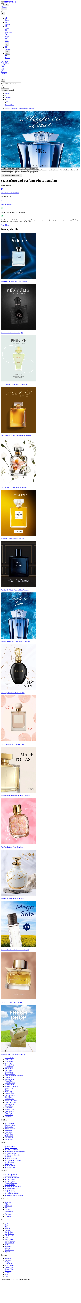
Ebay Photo (8, 1077)
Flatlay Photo (9, 1106)
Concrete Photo (9, 1065)
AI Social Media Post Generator (15, 1151)
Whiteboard (8, 1132)
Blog (6, 1274)
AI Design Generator (11, 1149)
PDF (6, 1237)
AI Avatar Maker (10, 1185)
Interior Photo (9, 1115)
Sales (6, 1204)
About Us (8, 1258)
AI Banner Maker (10, 1153)
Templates (8, 97)
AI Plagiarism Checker (12, 1192)
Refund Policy (9, 1269)
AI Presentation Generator (13, 1160)
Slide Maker (8, 1130)
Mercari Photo (9, 1084)
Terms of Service (10, 1267)
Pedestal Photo (9, 1068)
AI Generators (9, 1123)
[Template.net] (10, 2)
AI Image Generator (11, 1148)
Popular (7, 1251)
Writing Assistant (10, 1128)
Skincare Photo (9, 1109)
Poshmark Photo (10, 1074)
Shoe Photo (8, 1116)
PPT (6, 1227)
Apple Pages (9, 1239)
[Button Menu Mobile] (2, 2)
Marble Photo (9, 1059)
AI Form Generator (11, 1158)
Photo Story (8, 1091)
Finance (7, 1209)
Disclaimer (8, 1271)
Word (6, 1223)
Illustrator (8, 1246)
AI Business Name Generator (14, 1195)
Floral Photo (8, 1113)
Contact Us (8, 1264)
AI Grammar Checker (11, 1194)
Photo (6, 101)
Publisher (8, 1228)
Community (8, 1260)
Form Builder (9, 1134)
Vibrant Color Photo (11, 1100)
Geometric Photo (10, 1083)
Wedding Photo (9, 1093)
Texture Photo (9, 1058)
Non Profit (8, 1214)
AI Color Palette (10, 1181)
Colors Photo (9, 1067)
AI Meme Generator (11, 1176)
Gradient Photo (9, 1099)
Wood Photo (9, 1061)
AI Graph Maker (10, 1167)
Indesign (7, 1248)
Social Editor (9, 1137)
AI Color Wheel (10, 1179)
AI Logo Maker (10, 1146)
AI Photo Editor (10, 1165)
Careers (7, 1272)
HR (6, 1207)
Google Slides (9, 1235)
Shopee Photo (9, 1088)
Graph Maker (9, 1139)
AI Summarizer (9, 1190)
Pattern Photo (9, 1081)
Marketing (8, 1202)
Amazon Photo (9, 1079)
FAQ (6, 1276)
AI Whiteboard (9, 1162)
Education (8, 1216)
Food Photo (8, 1108)
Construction (9, 1211)
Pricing (7, 1262)
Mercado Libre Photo (11, 1086)
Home (7, 93)
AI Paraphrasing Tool (11, 1188)
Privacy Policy (9, 1265)
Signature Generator (11, 1183)
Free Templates (9, 1250)
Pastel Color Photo (10, 1102)
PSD (6, 1244)
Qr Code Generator (11, 1174)
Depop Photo (9, 1072)
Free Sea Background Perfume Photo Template (19, 108)
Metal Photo (8, 1063)
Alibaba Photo (9, 1104)
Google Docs (9, 1232)
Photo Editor (5, 225)
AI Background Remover (13, 1186)
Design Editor (9, 1127)
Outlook (7, 1230)
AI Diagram (8, 1164)
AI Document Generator (12, 1155)
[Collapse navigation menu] (3, 80)
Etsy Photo (8, 1070)
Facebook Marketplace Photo (14, 1075)
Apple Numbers (10, 1241)
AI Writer (8, 1157)
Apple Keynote (9, 1243)
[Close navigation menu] (3, 13)
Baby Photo (8, 1097)
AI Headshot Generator (12, 1178)
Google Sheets (9, 1234)
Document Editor (10, 1125)
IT (5, 1213)
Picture (7, 1090)
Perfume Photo (9, 105)
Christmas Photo (10, 1095)
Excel (6, 1225)
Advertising (8, 1206)
